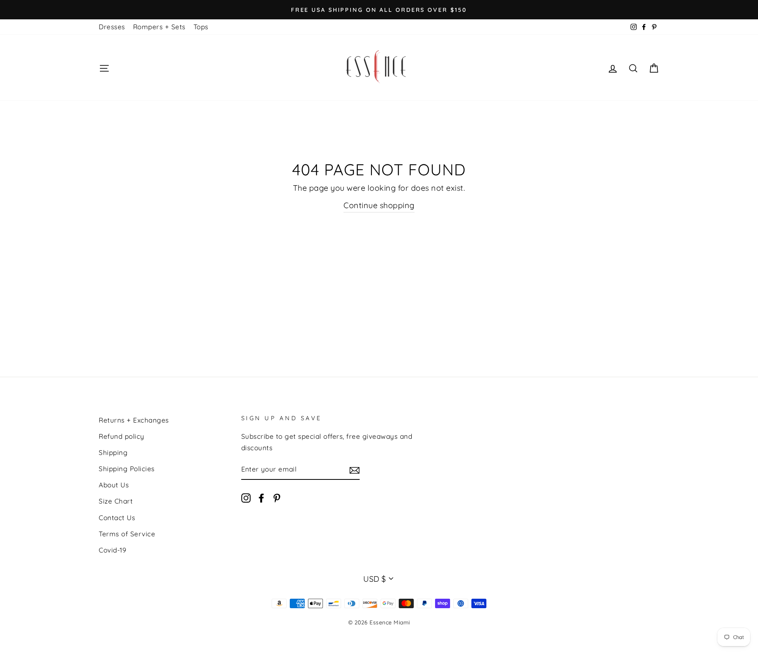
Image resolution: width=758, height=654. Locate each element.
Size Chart (116, 501)
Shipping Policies (127, 468)
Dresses (112, 27)
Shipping (113, 452)
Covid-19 (112, 550)
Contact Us (117, 517)
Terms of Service (127, 534)
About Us (114, 485)
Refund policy (121, 436)
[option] (379, 9)
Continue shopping (379, 205)
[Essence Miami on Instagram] (246, 497)
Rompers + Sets (159, 27)
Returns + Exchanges (134, 420)
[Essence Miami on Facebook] (261, 497)
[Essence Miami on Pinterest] (276, 497)
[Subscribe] (354, 470)
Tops (200, 27)
